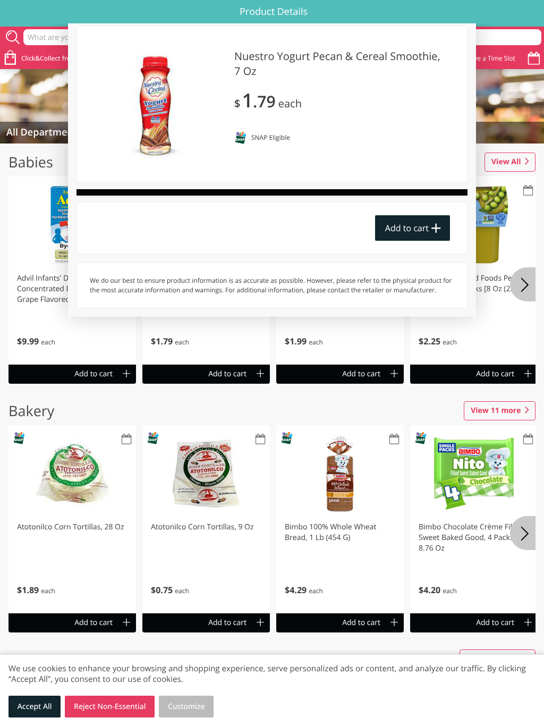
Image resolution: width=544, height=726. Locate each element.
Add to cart (407, 228)
